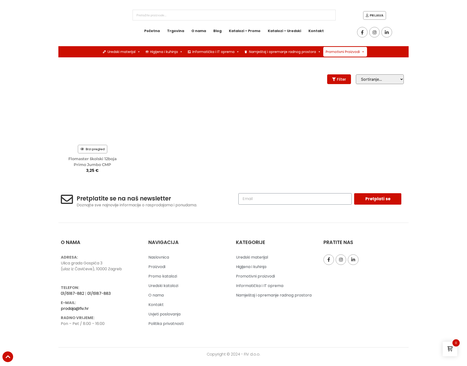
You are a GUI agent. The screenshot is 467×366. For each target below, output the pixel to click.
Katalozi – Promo (244, 30)
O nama (198, 30)
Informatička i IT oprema (213, 51)
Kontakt (316, 30)
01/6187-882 (72, 293)
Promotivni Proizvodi (343, 51)
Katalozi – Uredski (284, 30)
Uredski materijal (121, 51)
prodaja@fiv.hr (75, 308)
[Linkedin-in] (386, 32)
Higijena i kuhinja (164, 51)
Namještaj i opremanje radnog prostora (282, 51)
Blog (217, 30)
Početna (152, 30)
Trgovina (175, 30)
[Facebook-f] (362, 32)
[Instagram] (374, 32)
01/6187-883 (99, 293)
